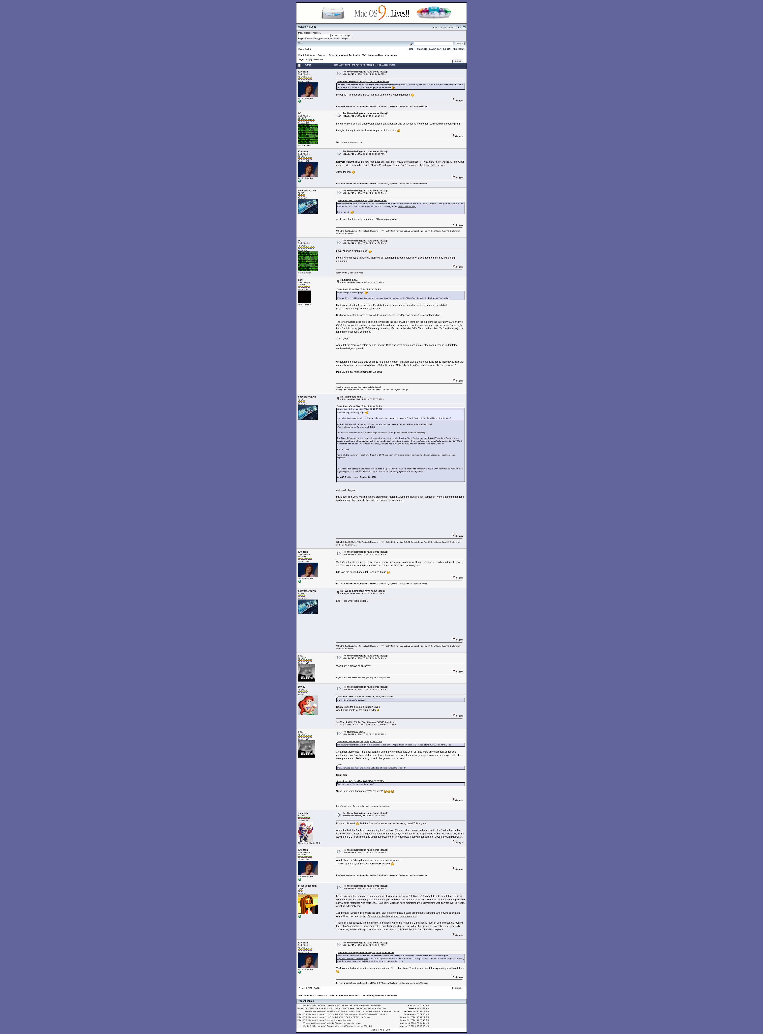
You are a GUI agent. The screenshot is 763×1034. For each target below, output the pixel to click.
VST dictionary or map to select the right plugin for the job (353, 1008)
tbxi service (332, 1020)
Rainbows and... (349, 279)
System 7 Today (397, 106)
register (316, 33)
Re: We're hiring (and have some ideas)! (365, 71)
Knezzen (303, 71)
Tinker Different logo (434, 165)
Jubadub (303, 813)
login (307, 33)
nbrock (396, 1011)
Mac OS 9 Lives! (380, 106)
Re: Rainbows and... (351, 396)
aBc (300, 279)
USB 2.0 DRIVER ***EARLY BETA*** (343, 1017)
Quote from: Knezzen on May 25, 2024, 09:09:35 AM (361, 200)
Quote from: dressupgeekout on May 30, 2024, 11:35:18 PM (365, 952)
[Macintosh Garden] (299, 102)
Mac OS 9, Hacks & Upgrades (311, 1014)
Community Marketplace (314, 1023)
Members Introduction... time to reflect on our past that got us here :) (358, 1011)
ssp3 (301, 655)
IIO (299, 113)
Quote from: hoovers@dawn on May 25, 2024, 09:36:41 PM (365, 697)
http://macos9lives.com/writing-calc (360, 926)
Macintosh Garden (418, 106)
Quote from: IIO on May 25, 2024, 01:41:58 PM (359, 289)
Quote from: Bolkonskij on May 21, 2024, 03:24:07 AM (363, 81)
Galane (367, 1017)
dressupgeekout (307, 885)
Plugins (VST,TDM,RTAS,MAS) (311, 1008)
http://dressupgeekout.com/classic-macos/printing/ (390, 916)
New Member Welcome (315, 1011)
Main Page (304, 49)
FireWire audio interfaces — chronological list (347, 1005)
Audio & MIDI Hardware (314, 1005)
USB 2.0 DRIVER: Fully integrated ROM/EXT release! (351, 1014)
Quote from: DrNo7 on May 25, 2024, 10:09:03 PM (360, 781)
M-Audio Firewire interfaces (339, 1023)
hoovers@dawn (307, 190)
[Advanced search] (411, 43)
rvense (358, 1023)
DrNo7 (301, 686)
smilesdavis (376, 1005)
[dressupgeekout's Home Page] (299, 917)
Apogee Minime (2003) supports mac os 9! (346, 1026)
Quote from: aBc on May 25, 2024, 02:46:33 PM (359, 406)
